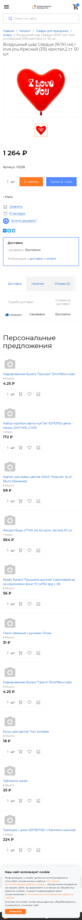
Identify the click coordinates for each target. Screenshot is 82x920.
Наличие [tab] (37, 283)
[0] (76, 7)
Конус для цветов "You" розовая (26, 731)
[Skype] (9, 230)
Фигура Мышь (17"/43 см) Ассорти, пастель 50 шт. (38, 530)
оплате (51, 258)
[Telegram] (13, 230)
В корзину (31, 181)
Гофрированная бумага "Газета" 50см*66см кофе (37, 682)
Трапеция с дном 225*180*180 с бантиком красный (39, 830)
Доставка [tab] (14, 283)
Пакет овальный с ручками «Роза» (27, 633)
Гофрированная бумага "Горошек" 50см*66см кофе (39, 374)
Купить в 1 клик (61, 181)
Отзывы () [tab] (62, 283)
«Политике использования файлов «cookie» (32, 883)
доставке (36, 258)
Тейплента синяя (15, 781)
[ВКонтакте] (5, 230)
